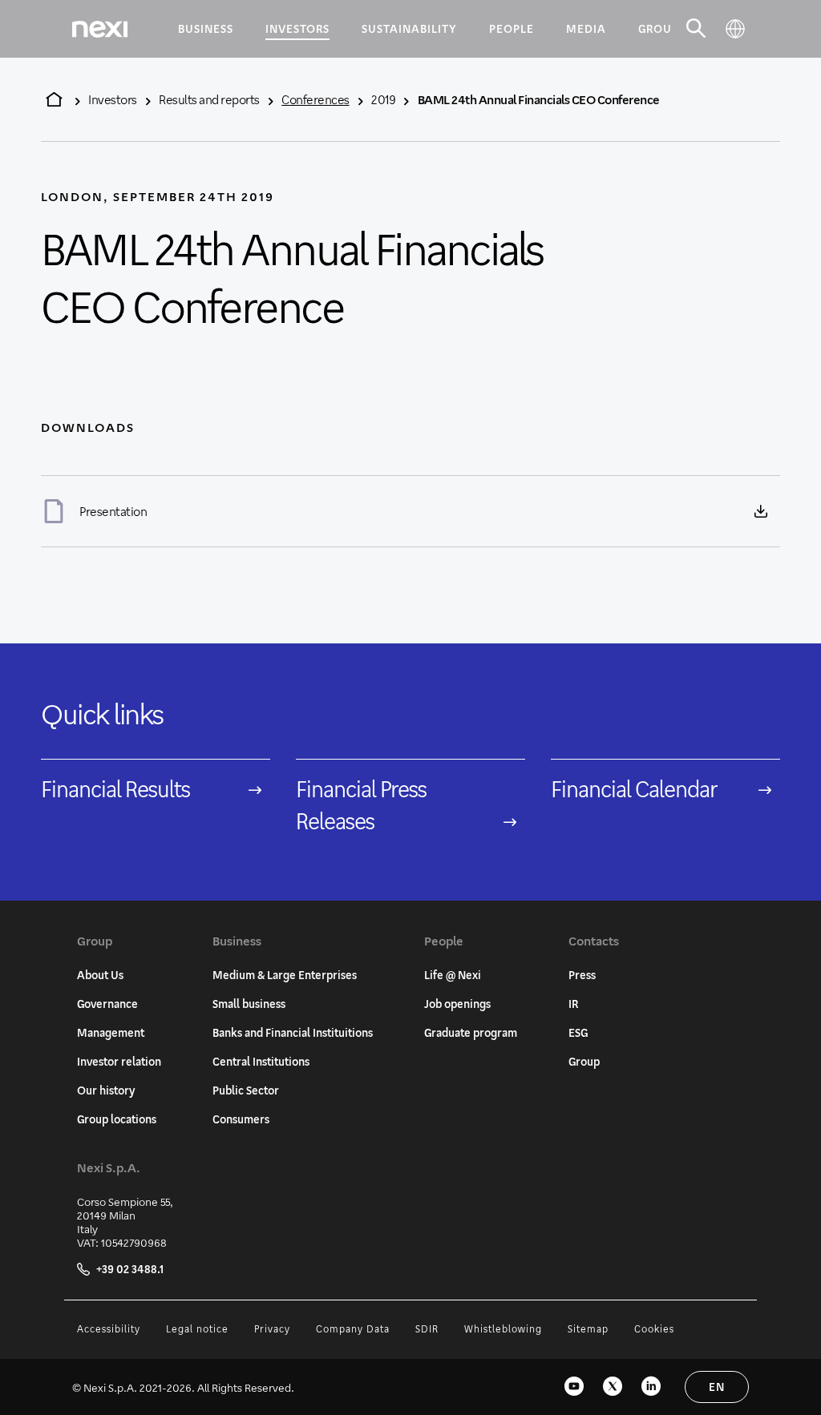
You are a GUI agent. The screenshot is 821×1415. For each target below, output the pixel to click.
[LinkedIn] (651, 1387)
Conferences (315, 99)
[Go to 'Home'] (54, 99)
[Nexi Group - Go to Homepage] (99, 29)
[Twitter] (612, 1387)
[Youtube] (574, 1387)
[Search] (696, 28)
